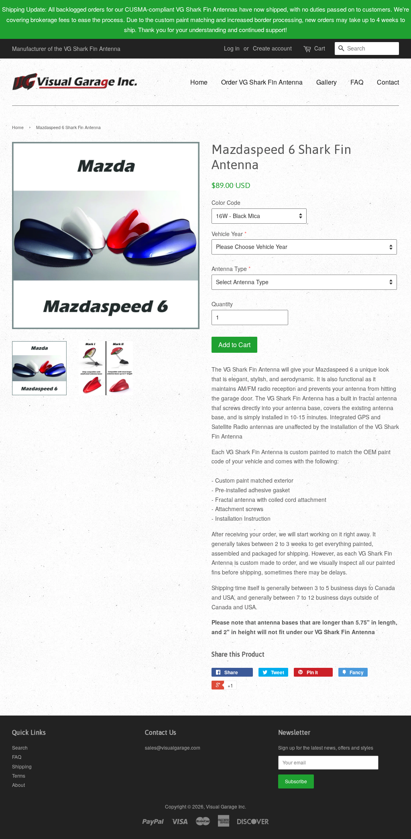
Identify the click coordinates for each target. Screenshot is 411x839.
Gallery (326, 82)
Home (199, 82)
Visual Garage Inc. (226, 806)
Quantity (222, 304)
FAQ (356, 82)
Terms (18, 775)
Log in (232, 48)
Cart (319, 48)
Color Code (226, 202)
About (18, 784)
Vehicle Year (227, 234)
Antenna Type (229, 269)
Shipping (22, 766)
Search (20, 747)
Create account (272, 48)
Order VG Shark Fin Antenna (262, 82)
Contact (388, 82)
